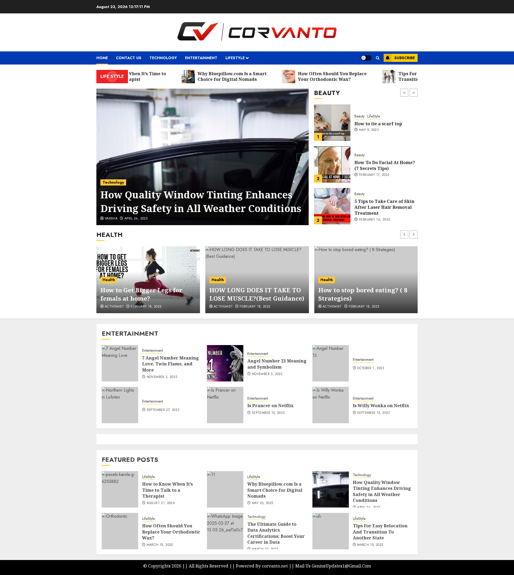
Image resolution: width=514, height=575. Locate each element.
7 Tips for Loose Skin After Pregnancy (384, 207)
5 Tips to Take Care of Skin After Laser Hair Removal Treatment (384, 166)
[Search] (377, 58)
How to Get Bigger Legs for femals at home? (141, 294)
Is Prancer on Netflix (270, 405)
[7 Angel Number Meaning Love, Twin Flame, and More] (120, 363)
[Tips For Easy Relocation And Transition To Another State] (330, 531)
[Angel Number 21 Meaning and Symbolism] (225, 363)
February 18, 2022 (146, 307)
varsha (111, 219)
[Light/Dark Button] (366, 57)
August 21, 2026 (161, 503)
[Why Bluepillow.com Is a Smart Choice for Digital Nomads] (225, 489)
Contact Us (128, 57)
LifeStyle (148, 476)
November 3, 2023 (162, 377)
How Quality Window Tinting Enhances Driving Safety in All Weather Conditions (382, 491)
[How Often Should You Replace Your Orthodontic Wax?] (120, 531)
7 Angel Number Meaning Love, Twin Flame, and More (170, 364)
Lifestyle (235, 57)
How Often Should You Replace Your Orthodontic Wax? (171, 532)
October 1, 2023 (370, 368)
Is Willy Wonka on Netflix (381, 405)
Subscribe (404, 57)
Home (102, 57)
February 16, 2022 (374, 178)
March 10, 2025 (137, 219)
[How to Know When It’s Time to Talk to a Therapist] (120, 489)
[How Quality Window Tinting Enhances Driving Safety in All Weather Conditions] (330, 489)
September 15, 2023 (268, 413)
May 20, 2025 (262, 503)
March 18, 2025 (160, 545)
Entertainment (201, 57)
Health (109, 279)
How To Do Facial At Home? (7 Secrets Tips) (384, 124)
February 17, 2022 (374, 133)
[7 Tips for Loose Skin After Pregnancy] (332, 206)
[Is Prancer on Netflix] (225, 405)
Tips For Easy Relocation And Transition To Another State (380, 532)
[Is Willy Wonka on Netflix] (330, 405)
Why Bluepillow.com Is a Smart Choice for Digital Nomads (274, 490)
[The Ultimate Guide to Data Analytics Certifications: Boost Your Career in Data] (202, 157)
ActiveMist (114, 307)
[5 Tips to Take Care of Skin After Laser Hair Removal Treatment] (332, 164)
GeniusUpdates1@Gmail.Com (341, 566)
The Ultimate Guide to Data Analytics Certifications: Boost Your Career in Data (200, 201)
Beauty (359, 113)
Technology (163, 57)
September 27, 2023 (163, 410)
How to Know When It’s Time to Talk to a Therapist (167, 490)
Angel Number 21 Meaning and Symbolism (277, 364)
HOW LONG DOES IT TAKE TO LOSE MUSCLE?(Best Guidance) (256, 294)
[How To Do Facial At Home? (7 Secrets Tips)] (332, 122)
